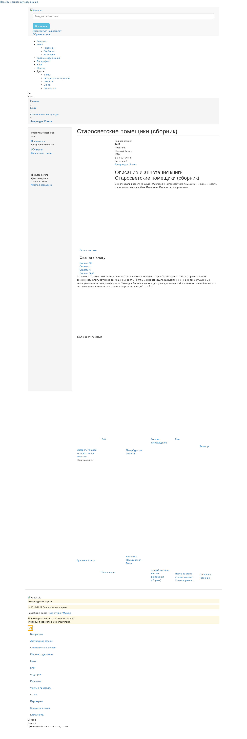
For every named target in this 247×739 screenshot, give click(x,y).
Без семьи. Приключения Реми (133, 560)
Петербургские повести (134, 451)
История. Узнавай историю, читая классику (86, 453)
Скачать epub (86, 273)
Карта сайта (37, 714)
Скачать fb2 (85, 263)
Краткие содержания (48, 57)
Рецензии (49, 47)
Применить (41, 26)
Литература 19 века (126, 164)
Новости (48, 81)
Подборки (49, 51)
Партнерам (50, 88)
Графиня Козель (86, 560)
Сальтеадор (108, 571)
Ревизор (204, 446)
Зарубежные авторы (41, 640)
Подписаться (38, 141)
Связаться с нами (40, 707)
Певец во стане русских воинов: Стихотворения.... (185, 577)
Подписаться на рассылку (47, 30)
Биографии (43, 61)
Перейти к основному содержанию (19, 1)
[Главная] (37, 10)
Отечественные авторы (43, 647)
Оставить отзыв (87, 250)
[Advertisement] (50, 236)
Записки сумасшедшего (159, 440)
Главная (41, 41)
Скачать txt (85, 266)
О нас (47, 84)
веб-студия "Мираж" (60, 612)
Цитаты (41, 67)
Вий (103, 439)
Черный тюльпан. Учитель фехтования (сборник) (160, 575)
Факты (47, 74)
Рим (177, 439)
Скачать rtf (85, 269)
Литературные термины (57, 78)
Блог (39, 64)
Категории (49, 54)
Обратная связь (41, 34)
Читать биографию (41, 184)
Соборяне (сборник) (205, 576)
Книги (40, 44)
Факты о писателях (40, 687)
